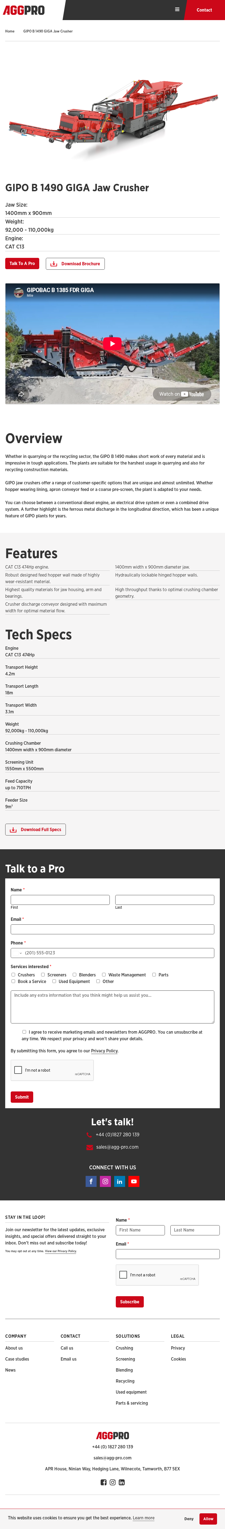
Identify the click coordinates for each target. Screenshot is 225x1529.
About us (14, 1348)
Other (108, 981)
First (14, 908)
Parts (163, 975)
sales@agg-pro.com (117, 1147)
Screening (125, 1359)
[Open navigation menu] (177, 10)
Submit (22, 1097)
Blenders (87, 975)
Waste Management (127, 975)
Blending (124, 1370)
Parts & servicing (132, 1403)
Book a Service (32, 981)
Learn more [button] (143, 1518)
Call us (67, 1348)
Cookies (178, 1359)
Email (17, 919)
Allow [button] (208, 1519)
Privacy (178, 1348)
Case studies (17, 1359)
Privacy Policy (104, 1051)
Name (18, 890)
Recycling (125, 1381)
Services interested (31, 967)
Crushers (26, 975)
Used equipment (131, 1392)
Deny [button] (189, 1519)
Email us (69, 1359)
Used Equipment (74, 981)
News (10, 1370)
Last (118, 908)
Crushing (124, 1348)
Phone (18, 943)
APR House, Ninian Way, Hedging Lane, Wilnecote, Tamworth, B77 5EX (112, 1469)
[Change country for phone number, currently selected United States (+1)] (17, 953)
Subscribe (129, 1302)
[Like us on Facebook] (103, 1482)
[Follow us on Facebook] (112, 1482)
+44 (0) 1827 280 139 (112, 1447)
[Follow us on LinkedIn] (121, 1482)
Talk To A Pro (22, 263)
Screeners (56, 975)
